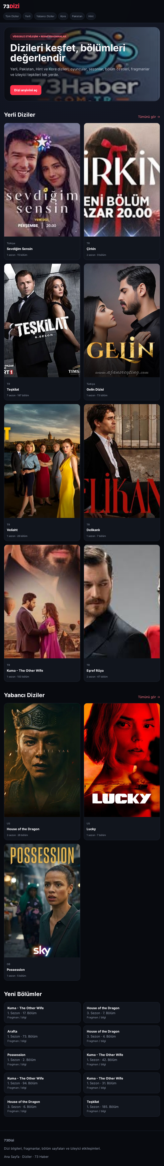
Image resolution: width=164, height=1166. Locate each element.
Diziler (27, 1157)
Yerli (27, 16)
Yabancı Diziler (45, 16)
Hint (91, 16)
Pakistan (77, 16)
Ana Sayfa (11, 1157)
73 (11, 6)
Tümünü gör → (149, 117)
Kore (63, 16)
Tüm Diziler (12, 16)
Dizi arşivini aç (25, 90)
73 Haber (42, 1157)
